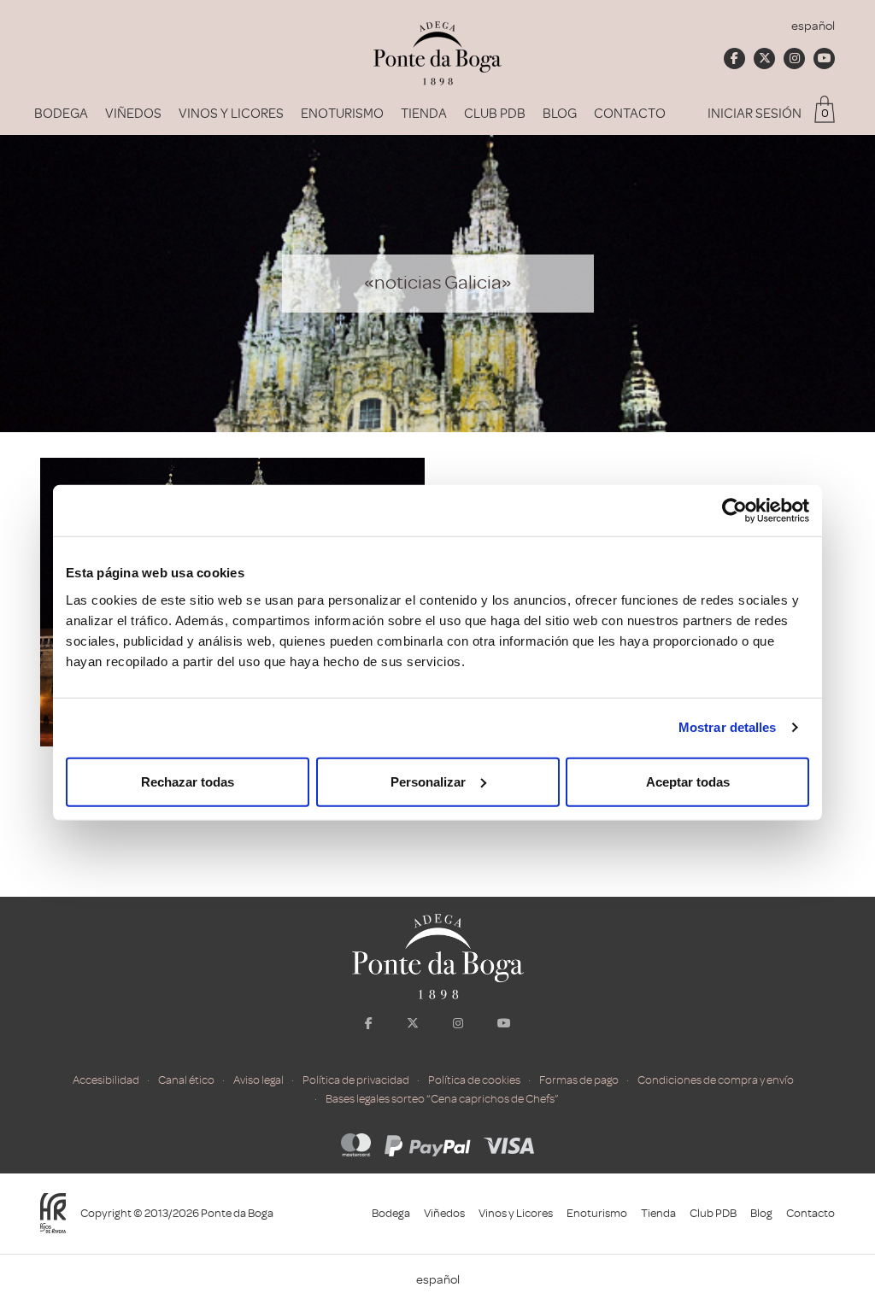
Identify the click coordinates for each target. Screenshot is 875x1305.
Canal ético (186, 1080)
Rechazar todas (187, 781)
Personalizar (428, 781)
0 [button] (825, 113)
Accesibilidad (106, 1080)
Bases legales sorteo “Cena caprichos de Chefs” (442, 1098)
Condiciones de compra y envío (715, 1080)
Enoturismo (342, 113)
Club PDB (495, 113)
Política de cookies (474, 1080)
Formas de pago (579, 1080)
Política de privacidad (355, 1080)
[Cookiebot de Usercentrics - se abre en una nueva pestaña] (734, 511)
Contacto (630, 113)
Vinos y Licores (231, 113)
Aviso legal (258, 1080)
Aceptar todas (688, 781)
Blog (560, 113)
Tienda (424, 113)
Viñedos (133, 113)
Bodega (61, 113)
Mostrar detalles (727, 727)
